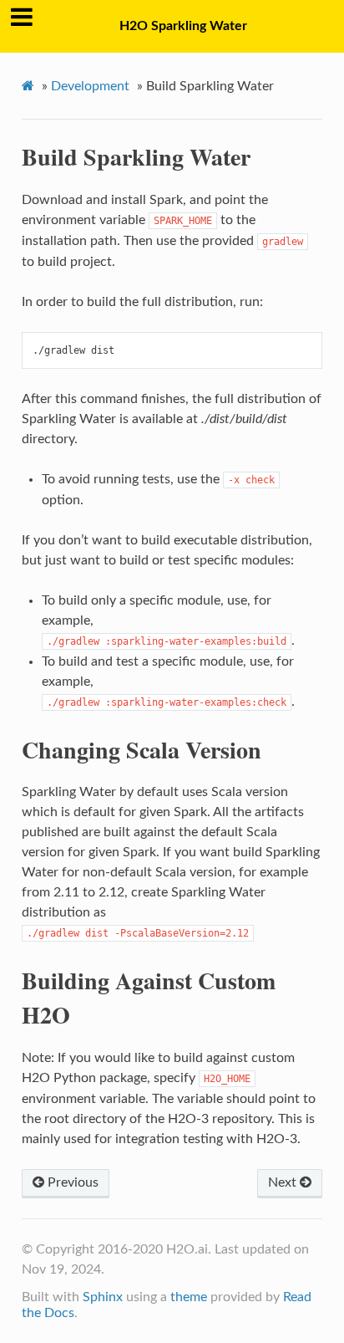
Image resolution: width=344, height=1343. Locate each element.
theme (188, 1297)
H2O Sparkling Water (183, 26)
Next (284, 1182)
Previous (71, 1182)
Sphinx (103, 1297)
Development (90, 86)
